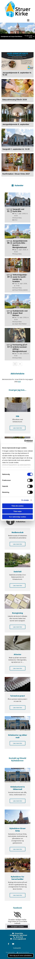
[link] (17, 915)
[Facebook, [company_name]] (8, 944)
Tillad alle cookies (17, 506)
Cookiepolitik (17, 948)
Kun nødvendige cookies (17, 517)
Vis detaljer (25, 500)
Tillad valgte (17, 511)
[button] (17, 20)
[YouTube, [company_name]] (13, 944)
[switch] (30, 480)
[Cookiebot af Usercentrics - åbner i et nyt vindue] (25, 441)
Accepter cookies (17, 926)
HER (19, 382)
